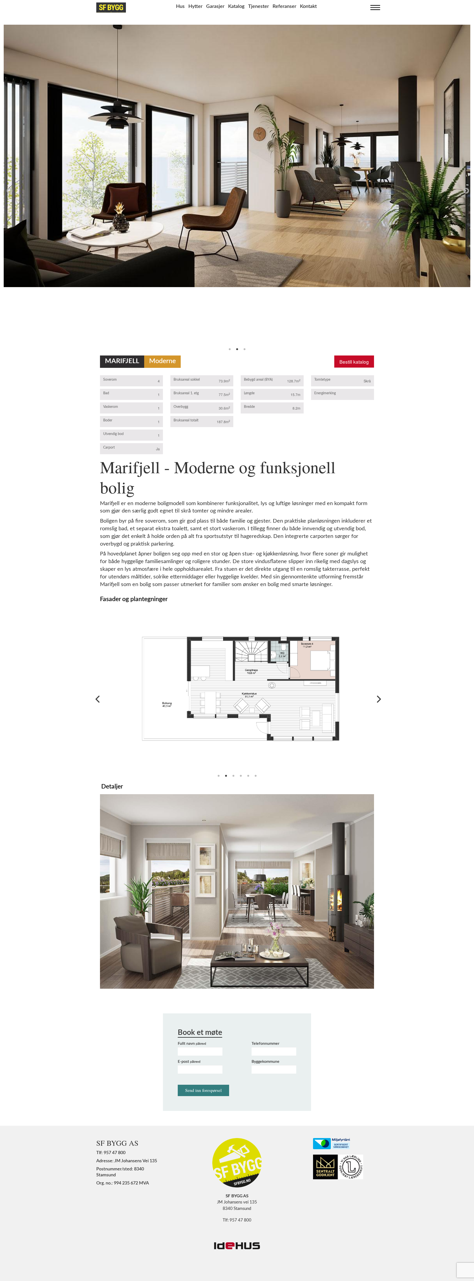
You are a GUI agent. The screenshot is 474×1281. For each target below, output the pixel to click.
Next (465, 190)
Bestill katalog (354, 361)
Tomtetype (322, 379)
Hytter (195, 6)
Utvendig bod (113, 434)
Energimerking (325, 393)
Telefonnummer (265, 1043)
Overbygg (181, 407)
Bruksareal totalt (186, 420)
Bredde (249, 407)
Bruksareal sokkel (187, 379)
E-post (189, 1062)
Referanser (284, 6)
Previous (8, 190)
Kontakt (308, 6)
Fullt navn (192, 1043)
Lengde (249, 393)
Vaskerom (110, 407)
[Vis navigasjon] (374, 6)
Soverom (110, 379)
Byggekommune (265, 1062)
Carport (109, 447)
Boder (107, 420)
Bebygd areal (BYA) (258, 379)
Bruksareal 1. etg (186, 393)
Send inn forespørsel (203, 1090)
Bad (106, 393)
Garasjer (215, 6)
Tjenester (258, 6)
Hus (180, 6)
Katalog (236, 6)
